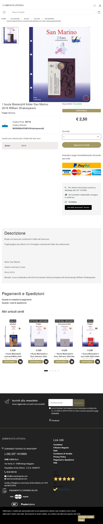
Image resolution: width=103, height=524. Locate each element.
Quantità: (66, 131)
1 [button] (46, 370)
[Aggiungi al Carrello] (20, 361)
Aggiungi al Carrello (82, 145)
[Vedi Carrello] (100, 12)
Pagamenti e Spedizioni (63, 459)
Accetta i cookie (86, 516)
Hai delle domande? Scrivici (78, 207)
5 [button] (58, 370)
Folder (5, 112)
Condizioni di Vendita (62, 453)
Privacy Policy (59, 456)
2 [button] (50, 370)
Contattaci (72, 202)
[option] (59, 64)
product (13, 324)
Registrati (78, 402)
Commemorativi (64, 324)
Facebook (55, 420)
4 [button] (55, 370)
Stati (55, 450)
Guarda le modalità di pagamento (17, 299)
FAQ (55, 462)
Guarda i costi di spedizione (14, 302)
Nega (81, 520)
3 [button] (52, 370)
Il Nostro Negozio (61, 447)
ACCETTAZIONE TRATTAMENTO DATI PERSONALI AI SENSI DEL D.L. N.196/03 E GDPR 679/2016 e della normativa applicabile (74, 410)
